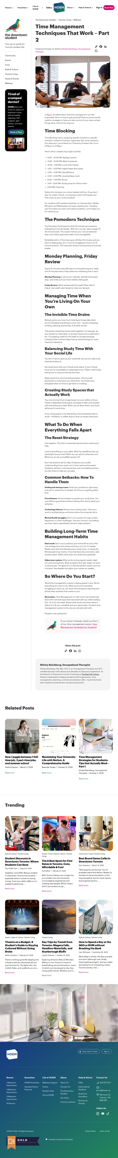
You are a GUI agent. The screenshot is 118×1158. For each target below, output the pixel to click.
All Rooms (10, 1103)
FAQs (80, 1082)
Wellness (9, 83)
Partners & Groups (82, 1101)
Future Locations (67, 1102)
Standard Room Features (31, 1088)
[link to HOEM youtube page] (102, 1113)
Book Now (109, 7)
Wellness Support (50, 1082)
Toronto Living (11, 74)
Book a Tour (16, 132)
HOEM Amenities (31, 1082)
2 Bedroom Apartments (11, 1083)
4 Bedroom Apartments (11, 1097)
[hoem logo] (59, 7)
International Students (84, 1088)
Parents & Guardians (82, 1095)
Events (8, 60)
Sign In (99, 7)
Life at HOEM (48, 1095)
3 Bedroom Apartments (11, 1090)
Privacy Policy (90, 1131)
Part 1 (49, 114)
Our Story (64, 1098)
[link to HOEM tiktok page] (107, 1113)
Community (10, 55)
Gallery (49, 7)
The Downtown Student (45, 20)
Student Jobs (48, 1091)
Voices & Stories (12, 78)
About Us (64, 1082)
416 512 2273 (105, 1083)
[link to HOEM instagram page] (97, 1113)
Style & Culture (11, 69)
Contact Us (65, 1087)
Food (7, 65)
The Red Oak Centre (90, 674)
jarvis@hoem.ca (103, 1090)
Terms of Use (105, 1131)
